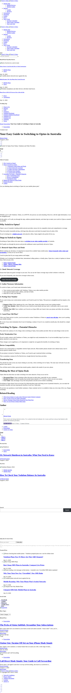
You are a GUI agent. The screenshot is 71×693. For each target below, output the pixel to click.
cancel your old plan (52, 317)
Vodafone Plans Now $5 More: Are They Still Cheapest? (23, 557)
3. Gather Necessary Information (16, 169)
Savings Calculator (12, 20)
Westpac (5, 108)
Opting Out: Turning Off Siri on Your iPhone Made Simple (26, 643)
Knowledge (7, 124)
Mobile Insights (7, 470)
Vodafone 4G (7, 118)
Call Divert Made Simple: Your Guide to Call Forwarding (25, 661)
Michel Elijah (3, 138)
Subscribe (19, 542)
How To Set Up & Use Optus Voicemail (14, 398)
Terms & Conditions (9, 675)
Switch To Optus (8, 429)
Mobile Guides (11, 7)
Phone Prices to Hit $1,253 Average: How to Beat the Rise (12, 92)
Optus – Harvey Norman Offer (12, 264)
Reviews (9, 11)
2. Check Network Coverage (15, 168)
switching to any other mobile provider (36, 241)
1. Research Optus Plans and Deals (16, 166)
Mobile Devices (11, 5)
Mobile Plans (7, 70)
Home (1, 124)
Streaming (6, 14)
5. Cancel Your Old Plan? (14, 172)
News (5, 17)
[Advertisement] (35, 200)
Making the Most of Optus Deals (12, 180)
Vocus (5, 121)
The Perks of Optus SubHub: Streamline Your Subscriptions (26, 625)
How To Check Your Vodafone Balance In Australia (22, 475)
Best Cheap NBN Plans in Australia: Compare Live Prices (23, 565)
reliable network (17, 234)
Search (2, 507)
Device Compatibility (13, 177)
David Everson (4, 630)
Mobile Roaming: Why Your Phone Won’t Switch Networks (12, 79)
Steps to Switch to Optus (10, 164)
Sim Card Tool (11, 24)
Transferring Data (12, 178)
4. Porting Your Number (13, 171)
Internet (5, 8)
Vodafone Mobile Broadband (11, 115)
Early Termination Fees (13, 175)
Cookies (5, 680)
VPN (4, 110)
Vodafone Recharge (8, 113)
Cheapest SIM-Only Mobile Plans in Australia (19, 590)
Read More (3, 633)
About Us (6, 681)
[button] (1, 53)
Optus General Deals (9, 266)
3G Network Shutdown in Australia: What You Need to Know (27, 455)
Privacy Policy (7, 677)
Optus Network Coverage (9, 279)
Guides (9, 10)
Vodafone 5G (7, 116)
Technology (6, 13)
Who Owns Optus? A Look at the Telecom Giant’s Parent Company (22, 397)
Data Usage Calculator (13, 22)
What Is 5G (6, 107)
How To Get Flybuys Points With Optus (14, 401)
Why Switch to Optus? (9, 163)
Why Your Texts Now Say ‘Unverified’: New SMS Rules (23, 573)
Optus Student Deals (9, 263)
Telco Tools (6, 19)
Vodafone (6, 119)
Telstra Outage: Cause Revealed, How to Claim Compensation (13, 66)
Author (5, 183)
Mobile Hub (6, 3)
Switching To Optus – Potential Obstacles (14, 174)
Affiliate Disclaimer (8, 678)
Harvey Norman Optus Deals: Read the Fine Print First (18, 400)
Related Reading (8, 182)
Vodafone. (6, 111)
